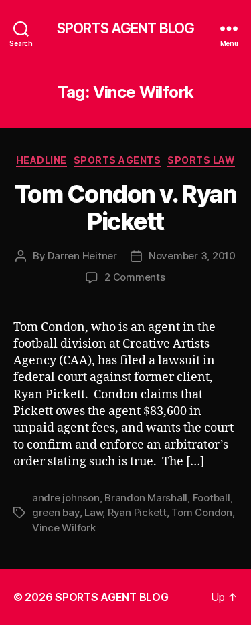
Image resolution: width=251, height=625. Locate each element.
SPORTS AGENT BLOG (125, 28)
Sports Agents (117, 160)
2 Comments (134, 277)
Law (93, 512)
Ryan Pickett (137, 512)
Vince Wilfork (64, 527)
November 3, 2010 (192, 255)
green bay (56, 512)
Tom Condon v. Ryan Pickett (125, 207)
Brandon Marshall (145, 497)
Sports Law (201, 160)
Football (211, 497)
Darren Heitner (82, 255)
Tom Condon (201, 512)
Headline (41, 160)
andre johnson (66, 497)
